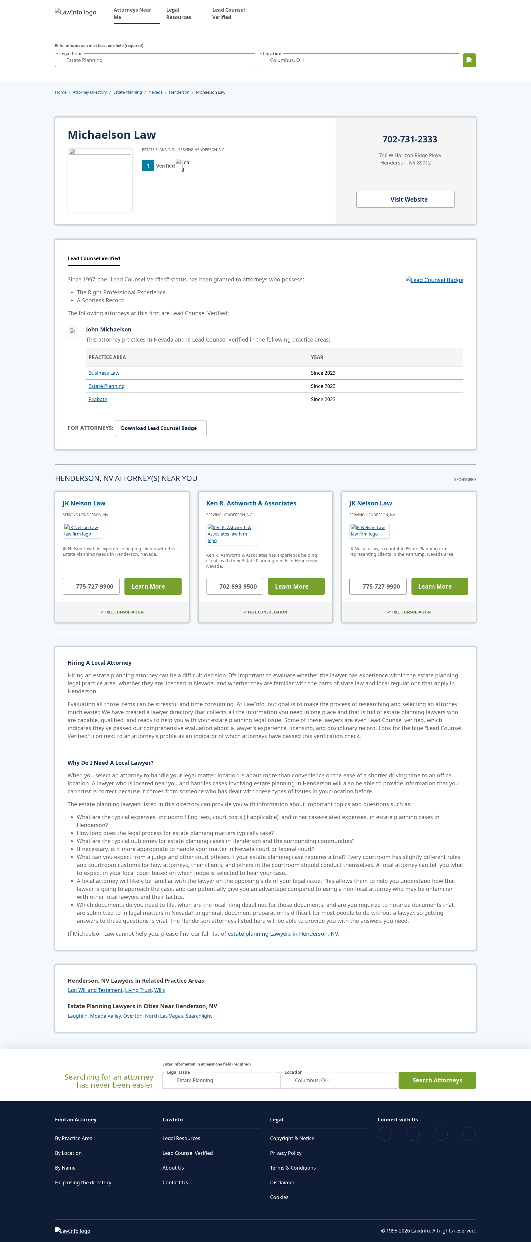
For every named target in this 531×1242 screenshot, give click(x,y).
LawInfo (173, 1119)
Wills (159, 990)
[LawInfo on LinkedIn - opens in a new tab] (469, 1134)
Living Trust (138, 990)
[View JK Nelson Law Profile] (83, 531)
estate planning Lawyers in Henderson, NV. (284, 933)
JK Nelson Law (84, 503)
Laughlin (78, 1015)
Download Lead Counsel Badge (159, 428)
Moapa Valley (105, 1015)
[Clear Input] (250, 60)
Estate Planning (127, 92)
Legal (276, 1119)
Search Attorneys (437, 1080)
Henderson (179, 92)
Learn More (148, 586)
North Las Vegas (164, 1015)
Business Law (104, 373)
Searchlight (199, 1015)
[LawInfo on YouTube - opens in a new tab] (441, 1134)
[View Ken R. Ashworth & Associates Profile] (232, 534)
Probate (97, 399)
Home (60, 92)
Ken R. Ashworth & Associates (251, 503)
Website (409, 199)
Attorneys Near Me (137, 13)
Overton (133, 1015)
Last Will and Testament (95, 990)
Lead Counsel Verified (228, 13)
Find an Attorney (75, 1119)
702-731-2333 (410, 139)
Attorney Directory (90, 92)
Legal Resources (178, 13)
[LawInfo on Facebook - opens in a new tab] (384, 1134)
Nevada (155, 92)
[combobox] (155, 60)
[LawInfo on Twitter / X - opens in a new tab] (413, 1134)
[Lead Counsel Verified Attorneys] (434, 296)
